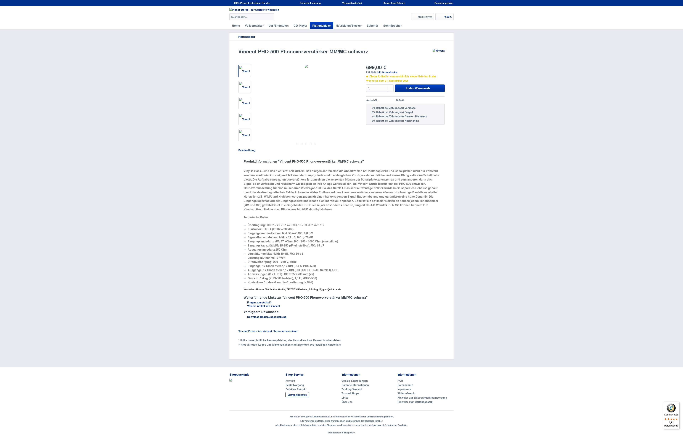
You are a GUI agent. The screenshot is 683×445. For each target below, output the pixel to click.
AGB (400, 380)
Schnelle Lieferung (310, 3)
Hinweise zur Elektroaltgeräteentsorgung (422, 397)
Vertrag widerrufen (297, 394)
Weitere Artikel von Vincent (263, 306)
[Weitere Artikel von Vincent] (439, 55)
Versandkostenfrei (352, 3)
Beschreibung (246, 150)
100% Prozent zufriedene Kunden (251, 3)
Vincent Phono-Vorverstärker (280, 331)
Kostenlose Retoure (394, 3)
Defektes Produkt (295, 389)
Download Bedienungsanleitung (267, 317)
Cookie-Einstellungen (355, 380)
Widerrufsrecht (406, 393)
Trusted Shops (350, 393)
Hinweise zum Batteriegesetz (415, 402)
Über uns (347, 402)
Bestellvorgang (294, 385)
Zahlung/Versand (352, 389)
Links (345, 397)
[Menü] (677, 404)
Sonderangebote (443, 3)
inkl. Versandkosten (387, 72)
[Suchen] (271, 16)
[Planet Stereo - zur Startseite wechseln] (341, 9)
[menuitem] (251, 18)
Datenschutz (405, 385)
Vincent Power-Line (250, 331)
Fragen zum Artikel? (259, 302)
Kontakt (290, 380)
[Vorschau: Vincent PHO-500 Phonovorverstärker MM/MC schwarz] (244, 71)
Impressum (404, 389)
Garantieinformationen (355, 385)
